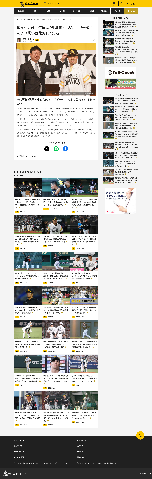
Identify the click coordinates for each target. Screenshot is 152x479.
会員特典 (104, 11)
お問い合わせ (47, 463)
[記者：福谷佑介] (19, 40)
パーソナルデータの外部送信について (105, 463)
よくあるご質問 (19, 457)
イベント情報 (90, 11)
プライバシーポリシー (83, 463)
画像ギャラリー (19, 451)
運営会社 (57, 463)
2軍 (48, 11)
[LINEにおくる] (56, 148)
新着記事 (21, 11)
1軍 (35, 11)
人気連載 (80, 446)
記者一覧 (117, 11)
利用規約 (17, 463)
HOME (18, 19)
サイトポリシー (68, 463)
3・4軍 (62, 11)
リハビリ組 (76, 11)
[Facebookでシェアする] (65, 148)
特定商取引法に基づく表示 (31, 463)
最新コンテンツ (19, 446)
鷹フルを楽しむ (82, 457)
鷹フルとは (131, 11)
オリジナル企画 (19, 440)
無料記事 (80, 451)
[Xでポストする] (46, 148)
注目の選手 (80, 440)
